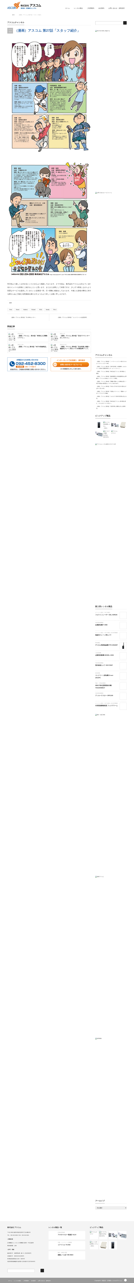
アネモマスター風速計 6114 (67, 1234)
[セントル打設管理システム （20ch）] (107, 425)
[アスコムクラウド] (115, 434)
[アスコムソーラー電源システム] (99, 425)
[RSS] (125, 1280)
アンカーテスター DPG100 (104, 695)
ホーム (67, 8)
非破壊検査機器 (99, 622)
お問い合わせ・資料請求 (116, 8)
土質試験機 (98, 652)
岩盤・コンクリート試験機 (65, 1242)
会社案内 (101, 8)
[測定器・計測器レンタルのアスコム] (24, 5)
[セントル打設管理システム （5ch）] (122, 425)
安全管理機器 (114, 632)
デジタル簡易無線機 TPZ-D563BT (106, 645)
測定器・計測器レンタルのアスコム (112, 1280)
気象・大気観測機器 (100, 683)
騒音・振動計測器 (62, 1252)
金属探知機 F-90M (101, 625)
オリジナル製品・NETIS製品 (102, 612)
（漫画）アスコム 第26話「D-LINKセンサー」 (23, 317)
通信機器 (97, 642)
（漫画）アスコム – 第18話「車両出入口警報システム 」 (32, 336)
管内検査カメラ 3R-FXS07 (104, 665)
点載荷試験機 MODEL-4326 (104, 655)
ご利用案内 (90, 8)
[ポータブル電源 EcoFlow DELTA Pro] (107, 434)
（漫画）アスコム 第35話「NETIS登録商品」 (32, 346)
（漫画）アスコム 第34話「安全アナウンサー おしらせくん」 (75, 336)
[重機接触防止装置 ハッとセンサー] (115, 425)
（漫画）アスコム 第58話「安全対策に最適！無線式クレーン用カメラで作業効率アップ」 (75, 347)
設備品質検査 (61, 1232)
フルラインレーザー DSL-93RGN (106, 615)
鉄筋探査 (97, 673)
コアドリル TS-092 (64, 1245)
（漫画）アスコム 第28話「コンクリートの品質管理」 (72, 317)
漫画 (10, 303)
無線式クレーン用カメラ (103, 635)
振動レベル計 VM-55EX (65, 1255)
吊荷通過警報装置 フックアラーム (106, 705)
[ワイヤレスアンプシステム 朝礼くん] (99, 434)
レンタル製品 (78, 8)
